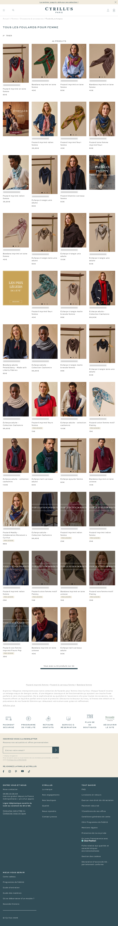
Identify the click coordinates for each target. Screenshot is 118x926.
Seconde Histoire (11, 904)
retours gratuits (48, 726)
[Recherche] (13, 10)
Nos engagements (50, 795)
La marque (47, 789)
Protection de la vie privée (94, 833)
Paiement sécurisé (90, 806)
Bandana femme (84, 685)
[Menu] (4, 10)
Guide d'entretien (11, 887)
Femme (15, 19)
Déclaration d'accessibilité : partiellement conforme (95, 863)
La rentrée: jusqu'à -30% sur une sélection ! (59, 2)
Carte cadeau (9, 877)
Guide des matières (12, 893)
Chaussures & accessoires (31, 19)
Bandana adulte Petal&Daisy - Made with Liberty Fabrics (14, 367)
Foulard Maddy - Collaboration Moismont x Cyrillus (15, 535)
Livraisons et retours (91, 795)
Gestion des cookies (91, 856)
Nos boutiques (49, 800)
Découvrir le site (110, 726)
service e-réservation (69, 726)
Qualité (45, 806)
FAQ (84, 789)
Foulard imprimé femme (37, 685)
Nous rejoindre (49, 811)
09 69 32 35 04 (10, 794)
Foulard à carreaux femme (62, 685)
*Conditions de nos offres (94, 811)
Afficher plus (9, 705)
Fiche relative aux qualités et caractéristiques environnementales (95, 848)
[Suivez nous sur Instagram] (9, 771)
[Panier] (114, 10)
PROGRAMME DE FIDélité (28, 726)
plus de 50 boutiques (90, 725)
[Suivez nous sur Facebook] (3, 771)
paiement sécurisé (8, 726)
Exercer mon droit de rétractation (98, 800)
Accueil (6, 19)
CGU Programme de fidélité (95, 822)
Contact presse (49, 817)
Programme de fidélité (13, 882)
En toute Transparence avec (95, 838)
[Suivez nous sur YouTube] (22, 771)
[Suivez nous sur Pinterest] (16, 771)
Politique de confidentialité (16, 760)
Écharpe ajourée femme (71, 479)
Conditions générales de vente (96, 817)
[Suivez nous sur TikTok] (29, 771)
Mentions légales (90, 827)
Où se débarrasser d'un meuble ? (18, 898)
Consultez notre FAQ (12, 811)
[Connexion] (108, 10)
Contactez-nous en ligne (14, 813)
